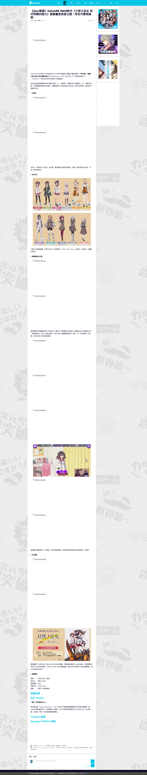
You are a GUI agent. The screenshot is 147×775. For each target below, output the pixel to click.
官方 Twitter (37, 697)
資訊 (71, 3)
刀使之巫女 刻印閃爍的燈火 (80, 747)
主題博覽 (47, 746)
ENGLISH (98, 3)
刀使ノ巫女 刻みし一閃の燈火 (64, 747)
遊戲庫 (91, 3)
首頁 (58, 3)
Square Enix (44, 747)
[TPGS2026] (64, 3)
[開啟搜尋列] (104, 3)
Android (35, 747)
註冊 (110, 3)
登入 (117, 3)
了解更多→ (87, 773)
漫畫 (85, 3)
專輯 (52, 746)
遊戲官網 (35, 693)
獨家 (78, 3)
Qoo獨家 (35, 746)
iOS (39, 747)
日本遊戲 (63, 746)
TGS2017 (41, 746)
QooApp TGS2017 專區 (43, 721)
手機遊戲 (57, 746)
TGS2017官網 (38, 716)
